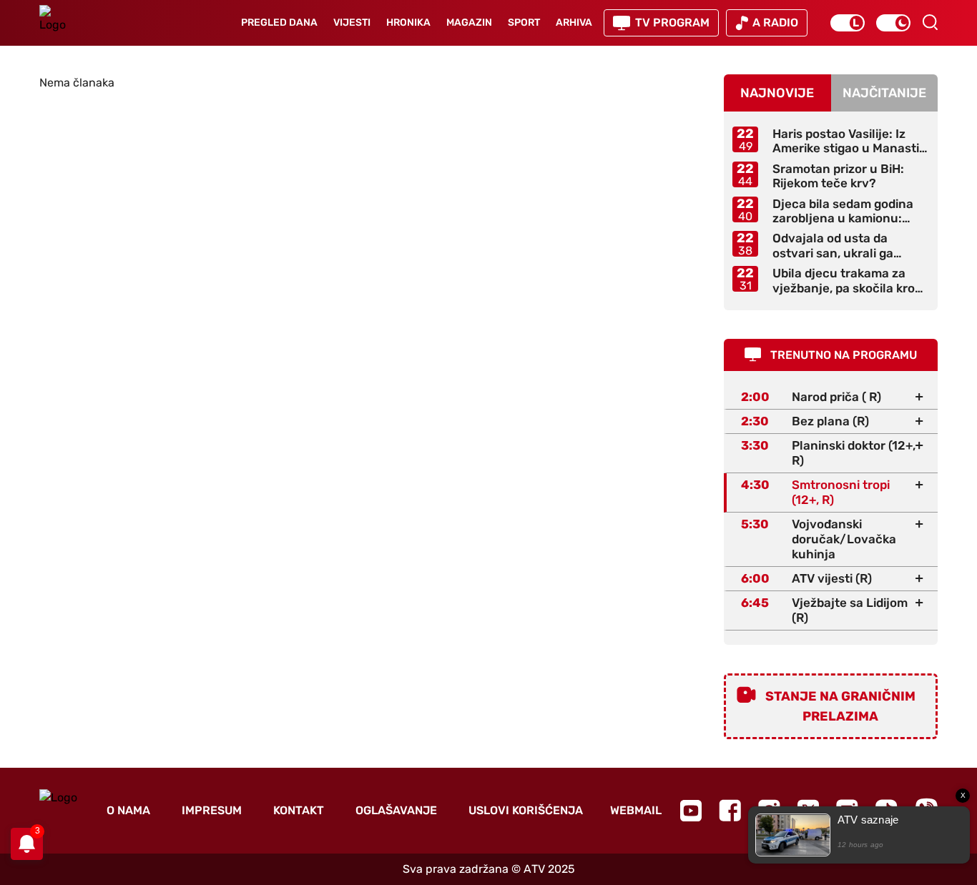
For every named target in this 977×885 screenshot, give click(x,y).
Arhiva (574, 22)
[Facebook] (730, 810)
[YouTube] (691, 810)
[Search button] (930, 22)
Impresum (212, 810)
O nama (128, 810)
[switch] (847, 22)
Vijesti (351, 22)
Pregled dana (279, 22)
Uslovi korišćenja (525, 810)
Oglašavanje (396, 810)
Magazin (469, 22)
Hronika (408, 22)
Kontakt (298, 810)
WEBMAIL (636, 810)
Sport (524, 22)
